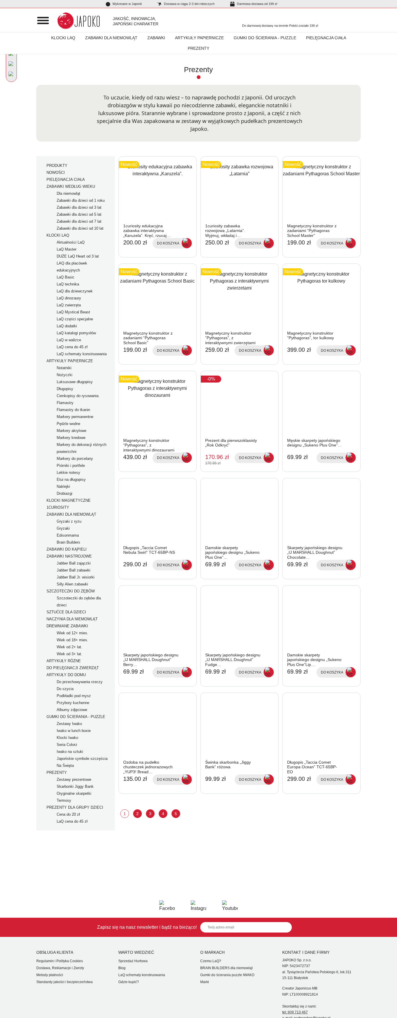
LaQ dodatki (67, 326)
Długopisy (65, 389)
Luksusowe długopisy (75, 382)
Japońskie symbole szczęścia (82, 758)
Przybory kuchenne (73, 703)
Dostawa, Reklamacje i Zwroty (60, 968)
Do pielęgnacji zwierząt (73, 668)
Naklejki (63, 486)
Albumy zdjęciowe (72, 710)
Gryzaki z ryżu (69, 521)
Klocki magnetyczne (69, 500)
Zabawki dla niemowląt (111, 37)
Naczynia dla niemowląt (72, 619)
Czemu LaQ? (210, 961)
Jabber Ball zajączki (74, 563)
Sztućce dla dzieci (66, 612)
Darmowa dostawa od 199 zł (256, 4)
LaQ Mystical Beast (73, 312)
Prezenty (198, 48)
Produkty (57, 165)
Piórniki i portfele (71, 465)
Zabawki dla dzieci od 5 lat (79, 214)
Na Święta (65, 765)
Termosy (64, 800)
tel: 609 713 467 (295, 1012)
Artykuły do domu (66, 675)
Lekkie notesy (68, 472)
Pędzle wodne (68, 424)
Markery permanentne (75, 417)
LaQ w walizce (69, 340)
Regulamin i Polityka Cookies (59, 961)
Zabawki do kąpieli (67, 549)
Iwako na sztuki (70, 751)
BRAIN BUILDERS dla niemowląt (226, 968)
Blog (122, 968)
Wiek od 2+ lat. (69, 647)
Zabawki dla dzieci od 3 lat (79, 207)
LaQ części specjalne (75, 319)
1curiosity (58, 507)
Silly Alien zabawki (72, 584)
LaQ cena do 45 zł (72, 347)
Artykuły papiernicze (199, 37)
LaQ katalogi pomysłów (76, 333)
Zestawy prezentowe (74, 779)
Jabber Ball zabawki (73, 570)
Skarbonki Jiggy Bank (75, 786)
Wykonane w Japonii (127, 4)
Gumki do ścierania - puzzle (265, 37)
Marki (204, 982)
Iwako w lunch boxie (74, 730)
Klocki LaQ (63, 37)
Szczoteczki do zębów (71, 591)
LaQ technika (68, 284)
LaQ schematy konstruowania (82, 354)
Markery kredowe (71, 437)
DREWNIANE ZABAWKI (67, 626)
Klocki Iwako (67, 737)
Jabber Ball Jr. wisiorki (75, 577)
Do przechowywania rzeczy (80, 682)
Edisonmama (68, 535)
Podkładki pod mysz (74, 696)
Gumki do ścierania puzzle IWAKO (227, 975)
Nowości (56, 172)
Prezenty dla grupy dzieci (75, 807)
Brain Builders (68, 542)
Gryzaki (63, 528)
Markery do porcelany (75, 458)
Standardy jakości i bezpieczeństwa (64, 982)
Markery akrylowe (71, 430)
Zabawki (156, 37)
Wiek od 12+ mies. (72, 633)
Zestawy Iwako (69, 723)
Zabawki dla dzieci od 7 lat (79, 221)
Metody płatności (49, 975)
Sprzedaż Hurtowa (133, 961)
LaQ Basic (65, 277)
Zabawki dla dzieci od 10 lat (80, 228)
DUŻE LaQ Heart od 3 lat (78, 256)
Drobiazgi (64, 493)
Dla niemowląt (68, 193)
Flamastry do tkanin (73, 410)
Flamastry (65, 403)
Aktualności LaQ (71, 242)
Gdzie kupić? (128, 982)
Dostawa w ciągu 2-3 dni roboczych (188, 4)
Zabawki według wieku (71, 186)
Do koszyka (168, 243)
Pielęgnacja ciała (326, 37)
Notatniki (64, 368)
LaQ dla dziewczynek (75, 291)
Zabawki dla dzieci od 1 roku (81, 200)
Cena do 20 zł (68, 814)
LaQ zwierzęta (69, 305)
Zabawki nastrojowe (69, 556)
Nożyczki (64, 375)
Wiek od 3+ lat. (69, 654)
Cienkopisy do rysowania (78, 396)
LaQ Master (66, 249)
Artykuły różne (64, 661)
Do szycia (65, 689)
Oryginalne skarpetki (74, 793)
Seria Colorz (67, 744)
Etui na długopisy (71, 479)
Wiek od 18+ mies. (72, 640)
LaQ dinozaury (69, 298)
